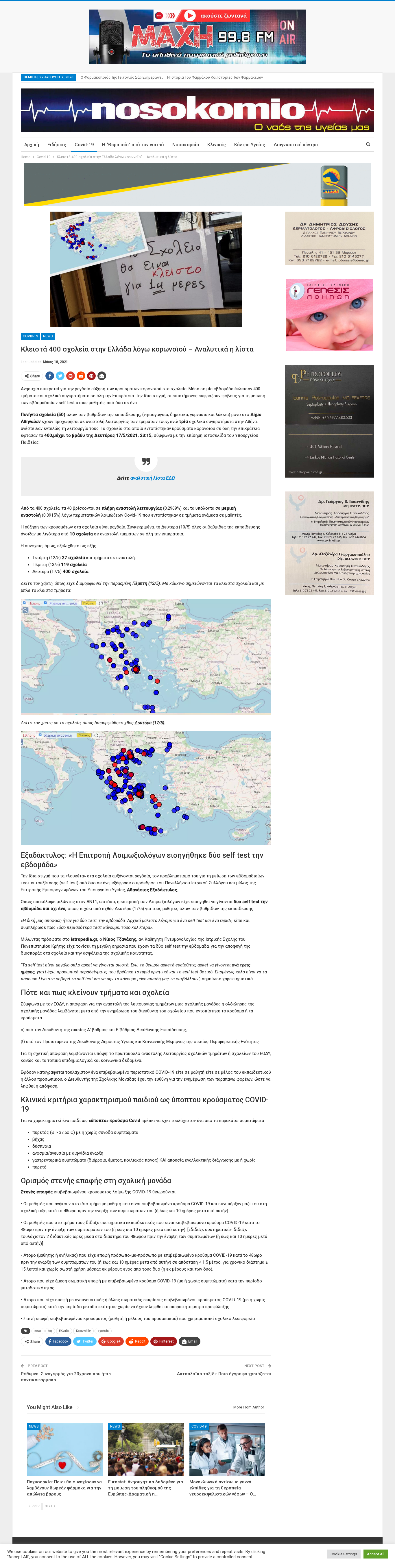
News (48, 336)
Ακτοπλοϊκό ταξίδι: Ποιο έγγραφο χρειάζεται (224, 1373)
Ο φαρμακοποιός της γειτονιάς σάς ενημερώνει (122, 77)
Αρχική (31, 144)
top (50, 1330)
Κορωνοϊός (83, 1330)
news (38, 1330)
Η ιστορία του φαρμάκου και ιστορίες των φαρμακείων (215, 77)
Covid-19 (84, 144)
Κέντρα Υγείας (249, 144)
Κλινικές (216, 144)
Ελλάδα (64, 1330)
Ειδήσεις (56, 144)
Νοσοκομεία (185, 144)
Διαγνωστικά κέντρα (296, 144)
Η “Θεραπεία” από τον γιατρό (133, 144)
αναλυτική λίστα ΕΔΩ (152, 478)
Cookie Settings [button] (344, 1554)
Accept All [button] (375, 1554)
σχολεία (103, 1330)
